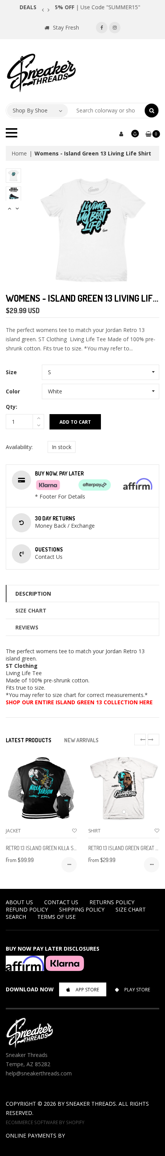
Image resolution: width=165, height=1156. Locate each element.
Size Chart (30, 610)
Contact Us (61, 902)
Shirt (94, 830)
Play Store (137, 989)
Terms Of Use (56, 916)
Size (11, 372)
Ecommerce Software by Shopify (45, 1122)
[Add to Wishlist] (74, 830)
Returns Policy (111, 902)
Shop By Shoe (30, 110)
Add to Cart (75, 422)
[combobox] (106, 110)
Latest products (28, 740)
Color (13, 391)
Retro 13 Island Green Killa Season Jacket (56, 848)
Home (19, 153)
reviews (26, 627)
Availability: (19, 447)
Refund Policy (27, 909)
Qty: (11, 406)
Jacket (13, 830)
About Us (19, 902)
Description (33, 593)
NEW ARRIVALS (81, 740)
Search (16, 916)
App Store (87, 989)
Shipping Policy (81, 909)
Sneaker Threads (91, 1103)
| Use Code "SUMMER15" (100, 7)
